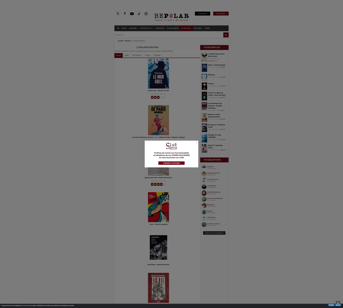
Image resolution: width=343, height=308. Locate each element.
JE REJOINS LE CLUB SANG (171, 163)
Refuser (338, 305)
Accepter (331, 305)
